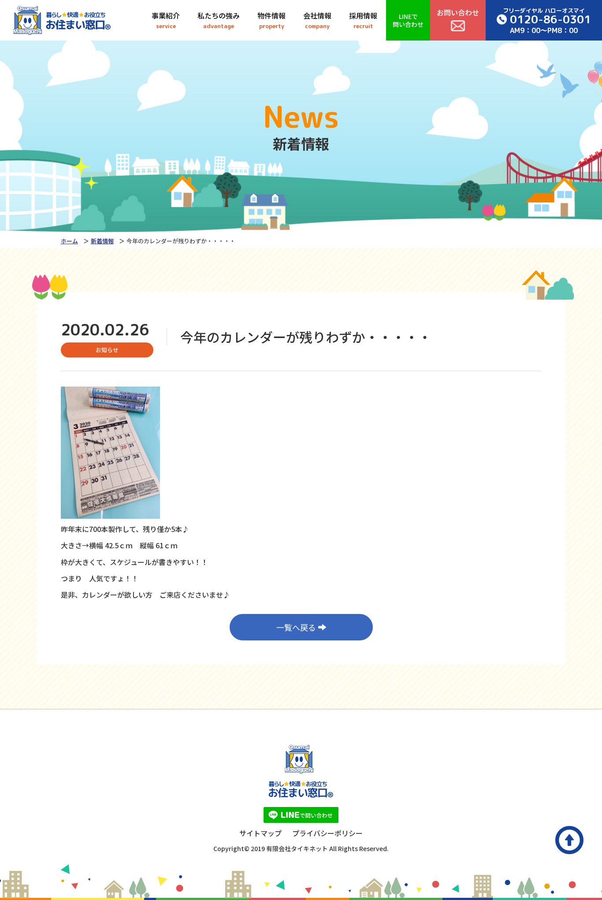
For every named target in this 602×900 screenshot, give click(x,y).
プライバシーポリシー (327, 833)
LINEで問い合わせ (408, 20)
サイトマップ (260, 833)
